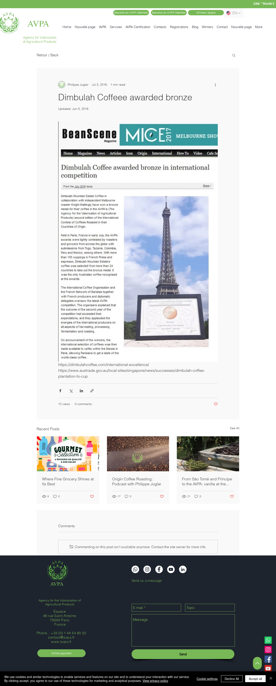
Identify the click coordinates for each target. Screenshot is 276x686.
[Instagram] (268, 649)
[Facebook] (268, 659)
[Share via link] (92, 391)
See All (234, 428)
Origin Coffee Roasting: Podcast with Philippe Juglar (136, 481)
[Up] (257, 663)
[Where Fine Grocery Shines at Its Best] (68, 453)
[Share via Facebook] (60, 391)
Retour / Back (48, 55)
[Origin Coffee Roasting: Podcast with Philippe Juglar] (138, 453)
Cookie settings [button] (207, 679)
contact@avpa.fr (61, 637)
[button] (234, 55)
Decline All (232, 679)
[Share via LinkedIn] (81, 391)
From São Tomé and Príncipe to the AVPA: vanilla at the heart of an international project (207, 481)
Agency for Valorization (39, 37)
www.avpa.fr (61, 641)
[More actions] (215, 84)
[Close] (270, 679)
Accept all (255, 679)
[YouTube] (268, 668)
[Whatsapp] (268, 640)
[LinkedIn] (183, 569)
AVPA (38, 23)
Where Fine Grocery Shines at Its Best (68, 481)
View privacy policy (155, 680)
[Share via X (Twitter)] (71, 391)
